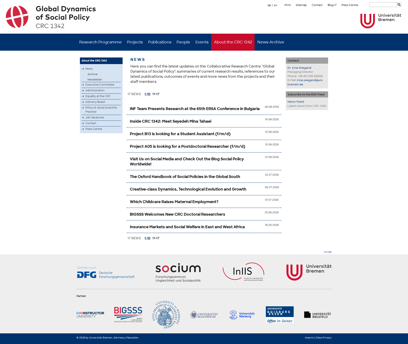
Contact (317, 5)
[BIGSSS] (128, 314)
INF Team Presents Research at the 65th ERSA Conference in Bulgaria (195, 108)
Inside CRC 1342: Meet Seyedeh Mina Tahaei (170, 121)
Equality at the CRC (98, 96)
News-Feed (296, 101)
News (89, 68)
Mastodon (132, 337)
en (275, 5)
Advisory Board (95, 102)
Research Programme (100, 42)
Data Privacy (324, 337)
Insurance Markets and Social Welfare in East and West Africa (187, 226)
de (269, 5)
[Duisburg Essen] (279, 314)
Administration (95, 90)
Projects (135, 42)
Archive (93, 74)
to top (328, 252)
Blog (330, 5)
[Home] (204, 17)
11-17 (155, 94)
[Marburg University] (242, 314)
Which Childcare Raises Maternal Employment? (174, 201)
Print (288, 5)
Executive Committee (99, 84)
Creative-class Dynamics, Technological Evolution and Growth (188, 189)
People (183, 42)
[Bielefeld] (318, 314)
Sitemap (301, 5)
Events (202, 42)
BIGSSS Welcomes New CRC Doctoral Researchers (177, 214)
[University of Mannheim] (204, 314)
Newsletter (95, 79)
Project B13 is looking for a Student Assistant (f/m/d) (180, 133)
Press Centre (349, 5)
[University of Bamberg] (166, 314)
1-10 (147, 94)
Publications (159, 42)
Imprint (309, 337)
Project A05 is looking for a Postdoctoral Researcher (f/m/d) (187, 146)
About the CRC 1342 (233, 42)
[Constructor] (90, 314)
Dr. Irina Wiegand (299, 68)
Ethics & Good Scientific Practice (101, 109)
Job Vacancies (94, 117)
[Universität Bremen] (380, 21)
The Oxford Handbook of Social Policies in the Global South (185, 176)
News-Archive (270, 42)
